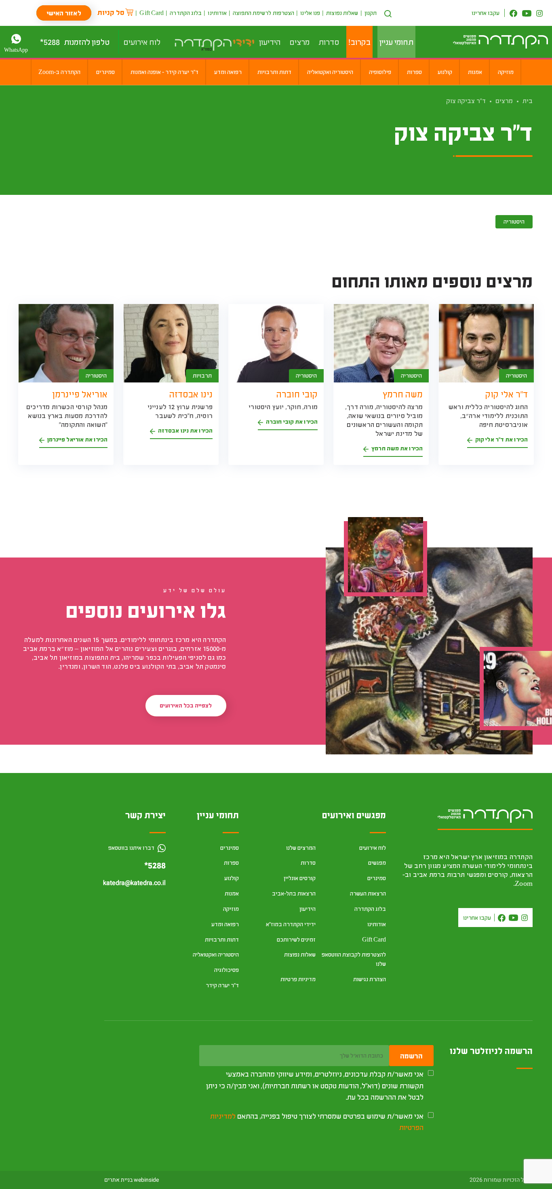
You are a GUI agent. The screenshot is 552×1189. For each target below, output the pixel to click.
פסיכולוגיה (226, 970)
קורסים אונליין (300, 878)
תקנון (370, 13)
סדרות (308, 862)
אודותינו (217, 13)
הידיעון (307, 908)
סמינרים (376, 878)
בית (528, 100)
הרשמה (411, 1055)
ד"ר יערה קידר (222, 985)
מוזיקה (231, 908)
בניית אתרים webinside (131, 1180)
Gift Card (151, 13)
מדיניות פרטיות (298, 979)
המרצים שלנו (301, 847)
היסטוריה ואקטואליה (216, 954)
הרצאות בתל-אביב (294, 893)
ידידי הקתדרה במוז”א (291, 924)
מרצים (504, 100)
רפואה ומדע (225, 924)
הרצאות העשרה (368, 893)
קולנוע (231, 878)
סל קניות (111, 12)
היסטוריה (514, 221)
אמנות (232, 893)
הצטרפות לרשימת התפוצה (263, 13)
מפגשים (377, 862)
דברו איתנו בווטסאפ (132, 847)
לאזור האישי (63, 12)
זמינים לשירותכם (296, 939)
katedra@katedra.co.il (134, 883)
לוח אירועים (372, 847)
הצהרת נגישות (369, 979)
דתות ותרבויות (222, 939)
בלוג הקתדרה (186, 13)
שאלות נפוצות (342, 13)
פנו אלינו (310, 13)
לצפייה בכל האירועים (186, 705)
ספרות (231, 862)
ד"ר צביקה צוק (466, 100)
